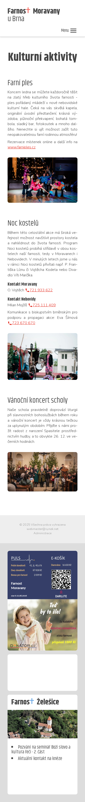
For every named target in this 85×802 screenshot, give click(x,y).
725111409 (44, 305)
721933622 (41, 290)
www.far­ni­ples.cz (21, 147)
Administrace (42, 533)
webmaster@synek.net (42, 529)
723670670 (23, 323)
